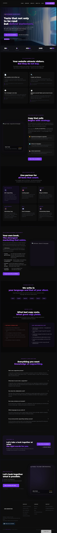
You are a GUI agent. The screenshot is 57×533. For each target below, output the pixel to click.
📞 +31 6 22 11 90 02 (46, 447)
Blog (43, 3)
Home (22, 3)
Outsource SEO (25, 508)
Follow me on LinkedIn (9, 523)
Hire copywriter (25, 512)
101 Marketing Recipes (38, 512)
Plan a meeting (49, 3)
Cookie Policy (52, 529)
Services (27, 3)
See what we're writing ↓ (24, 34)
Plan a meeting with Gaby (10, 485)
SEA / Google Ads (26, 510)
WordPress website (26, 515)
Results (32, 3)
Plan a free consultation (10, 34)
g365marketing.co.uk (49, 510)
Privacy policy (38, 529)
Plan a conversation (49, 506)
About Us (38, 3)
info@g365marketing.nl (50, 508)
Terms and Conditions (45, 529)
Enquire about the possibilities (11, 273)
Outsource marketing (27, 506)
